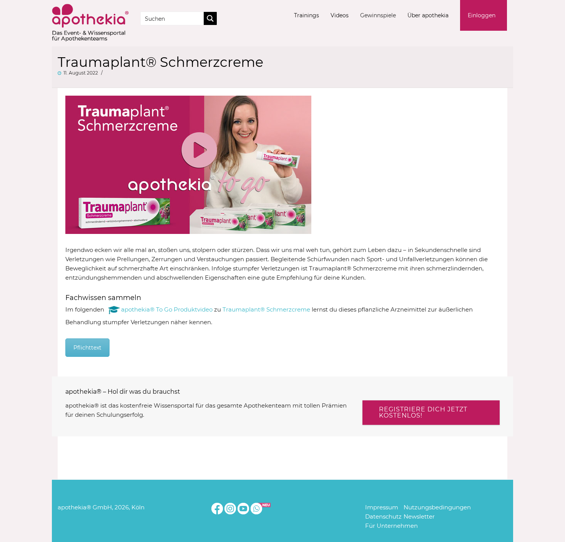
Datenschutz (383, 516)
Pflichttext (87, 347)
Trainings (306, 15)
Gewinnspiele (378, 15)
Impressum (381, 507)
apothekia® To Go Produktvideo (167, 309)
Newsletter (419, 516)
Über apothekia (428, 15)
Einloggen (481, 15)
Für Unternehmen (391, 525)
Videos (340, 15)
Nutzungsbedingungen (437, 507)
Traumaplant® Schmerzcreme (266, 309)
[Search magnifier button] (210, 18)
